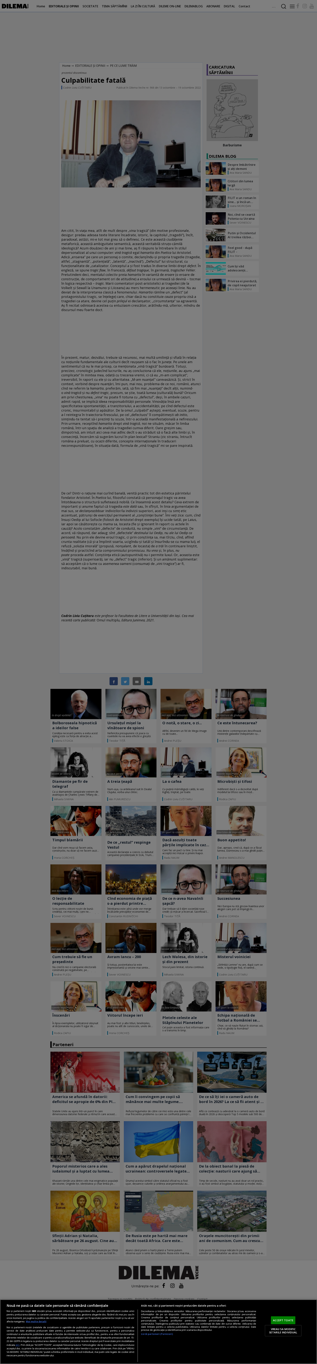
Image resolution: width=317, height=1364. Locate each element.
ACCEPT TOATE (283, 1320)
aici (17, 1345)
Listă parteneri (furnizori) (157, 1334)
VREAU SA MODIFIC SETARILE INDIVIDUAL (283, 1330)
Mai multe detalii (36, 1321)
